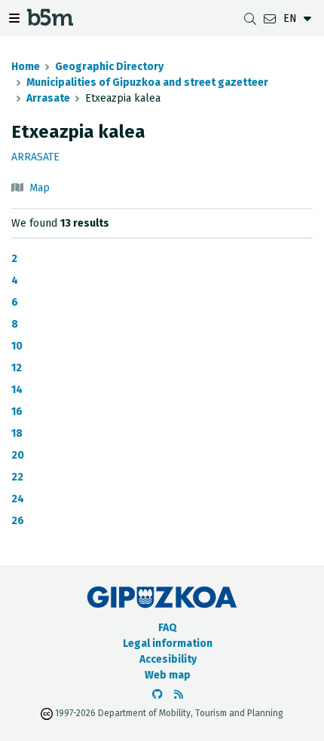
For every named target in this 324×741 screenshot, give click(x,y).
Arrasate (48, 98)
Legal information (167, 643)
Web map (168, 675)
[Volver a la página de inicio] (50, 21)
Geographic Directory (109, 66)
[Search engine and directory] (250, 18)
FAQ (167, 627)
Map (39, 187)
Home (25, 66)
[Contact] (270, 18)
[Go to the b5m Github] (157, 694)
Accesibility (168, 659)
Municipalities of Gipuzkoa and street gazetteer (147, 82)
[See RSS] (178, 694)
